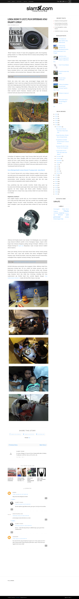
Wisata (66, 211)
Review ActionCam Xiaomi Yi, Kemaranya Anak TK (27, 76)
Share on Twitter (29, 434)
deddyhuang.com (18, 513)
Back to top (67, 597)
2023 (56, 114)
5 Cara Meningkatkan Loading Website (61, 28)
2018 (56, 122)
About (13, 1)
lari (54, 215)
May (57, 166)
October (58, 158)
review (67, 217)
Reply (46, 498)
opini (67, 215)
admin (14, 492)
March (58, 171)
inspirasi (61, 213)
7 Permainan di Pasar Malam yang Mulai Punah (63, 40)
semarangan (57, 219)
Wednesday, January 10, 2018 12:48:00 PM (23, 525)
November (59, 156)
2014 (56, 179)
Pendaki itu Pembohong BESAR (61, 20)
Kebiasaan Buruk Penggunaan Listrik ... (30, 480)
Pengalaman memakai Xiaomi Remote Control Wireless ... (62, 141)
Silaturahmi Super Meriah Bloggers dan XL (63, 101)
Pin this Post (41, 434)
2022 (56, 116)
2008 (56, 192)
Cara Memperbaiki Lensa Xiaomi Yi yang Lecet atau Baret (26, 170)
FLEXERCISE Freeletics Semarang (10, 479)
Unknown (15, 536)
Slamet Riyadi (20, 451)
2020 (56, 118)
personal (56, 217)
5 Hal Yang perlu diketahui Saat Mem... (41, 479)
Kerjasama (31, 1)
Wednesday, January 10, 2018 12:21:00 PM (21, 515)
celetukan (56, 213)
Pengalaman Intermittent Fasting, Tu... (21, 479)
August (58, 162)
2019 (56, 120)
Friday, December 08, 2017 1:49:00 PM (22, 504)
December (59, 126)
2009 (56, 190)
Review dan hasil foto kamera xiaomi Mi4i (25, 262)
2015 (56, 177)
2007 (56, 194)
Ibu (54, 106)
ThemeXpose (17, 597)
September (59, 160)
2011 (56, 185)
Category (19, 1)
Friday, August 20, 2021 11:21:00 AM (20, 538)
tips (29, 437)
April (57, 169)
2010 (56, 187)
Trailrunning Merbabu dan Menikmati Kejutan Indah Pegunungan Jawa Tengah (60, 49)
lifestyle (60, 215)
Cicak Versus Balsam (64, 65)
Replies (13, 499)
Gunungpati (56, 209)
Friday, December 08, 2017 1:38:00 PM (20, 494)
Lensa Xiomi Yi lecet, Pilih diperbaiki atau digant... (61, 152)
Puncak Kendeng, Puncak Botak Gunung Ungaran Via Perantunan (61, 24)
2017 (56, 124)
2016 (56, 175)
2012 (56, 183)
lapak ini (20, 245)
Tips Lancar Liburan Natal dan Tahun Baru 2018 (62, 130)
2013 (56, 181)
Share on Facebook (16, 434)
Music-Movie (65, 209)
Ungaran (55, 211)
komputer (67, 213)
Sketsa (25, 1)
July (57, 164)
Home (9, 1)
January (58, 173)
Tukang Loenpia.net (64, 93)
